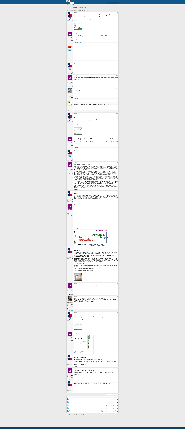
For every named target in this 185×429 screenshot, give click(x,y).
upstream (85, 10)
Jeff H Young (114, 405)
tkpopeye (70, 405)
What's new (77, 2)
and (79, 42)
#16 (117, 312)
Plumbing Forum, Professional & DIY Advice (82, 399)
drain (82, 10)
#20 (117, 381)
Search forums (72, 4)
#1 (117, 12)
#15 (117, 296)
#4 (117, 75)
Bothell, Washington (70, 308)
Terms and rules (105, 428)
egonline (70, 402)
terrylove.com (71, 310)
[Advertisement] (82, 53)
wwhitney (115, 402)
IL (72, 111)
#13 (117, 248)
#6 (117, 101)
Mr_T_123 (70, 399)
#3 (117, 63)
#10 (117, 162)
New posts (68, 4)
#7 (117, 113)
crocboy (70, 411)
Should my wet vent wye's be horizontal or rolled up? (79, 401)
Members (88, 2)
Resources (82, 2)
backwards (79, 10)
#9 (117, 150)
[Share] (116, 12)
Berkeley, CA (71, 86)
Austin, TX (71, 22)
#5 (117, 88)
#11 (117, 191)
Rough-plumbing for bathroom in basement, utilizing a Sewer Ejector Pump (83, 404)
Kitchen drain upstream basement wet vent (77, 398)
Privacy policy (110, 428)
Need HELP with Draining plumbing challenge (78, 407)
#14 (117, 283)
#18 (117, 355)
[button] (79, 3)
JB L (69, 408)
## (117, 45)
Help (113, 428)
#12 (117, 204)
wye (87, 10)
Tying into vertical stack (73, 410)
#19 (117, 368)
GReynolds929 (114, 411)
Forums (72, 2)
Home (68, 2)
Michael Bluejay (69, 10)
